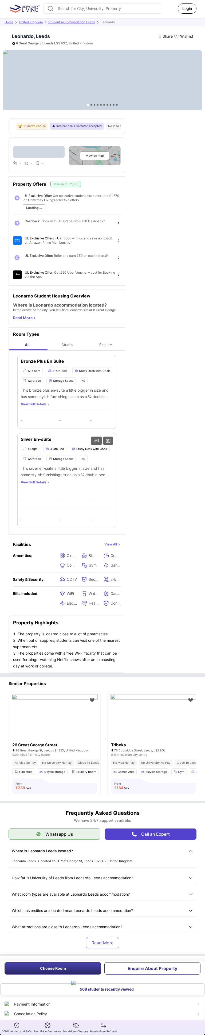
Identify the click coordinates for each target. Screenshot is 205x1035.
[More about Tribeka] (153, 722)
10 (117, 105)
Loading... (34, 208)
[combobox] (103, 8)
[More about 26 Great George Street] (55, 722)
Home (9, 22)
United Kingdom (31, 22)
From (23, 786)
